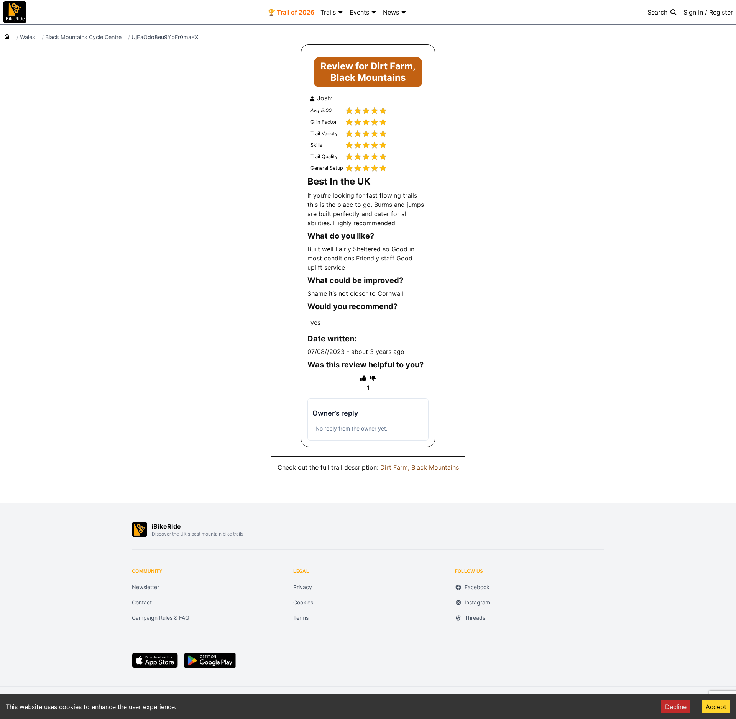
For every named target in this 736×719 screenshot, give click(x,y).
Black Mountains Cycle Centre (83, 37)
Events (359, 12)
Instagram (477, 602)
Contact (142, 602)
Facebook (477, 587)
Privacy (302, 587)
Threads (475, 617)
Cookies (303, 602)
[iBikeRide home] (139, 529)
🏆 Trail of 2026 (291, 12)
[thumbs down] (373, 378)
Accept (716, 707)
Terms (301, 617)
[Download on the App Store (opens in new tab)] (155, 660)
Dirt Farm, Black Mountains (419, 467)
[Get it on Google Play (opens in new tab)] (210, 660)
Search (657, 12)
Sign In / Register (708, 12)
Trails (328, 12)
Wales (27, 37)
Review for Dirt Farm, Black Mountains (368, 72)
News (391, 12)
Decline (676, 707)
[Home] (7, 36)
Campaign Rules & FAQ (160, 617)
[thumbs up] (363, 378)
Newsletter (145, 587)
